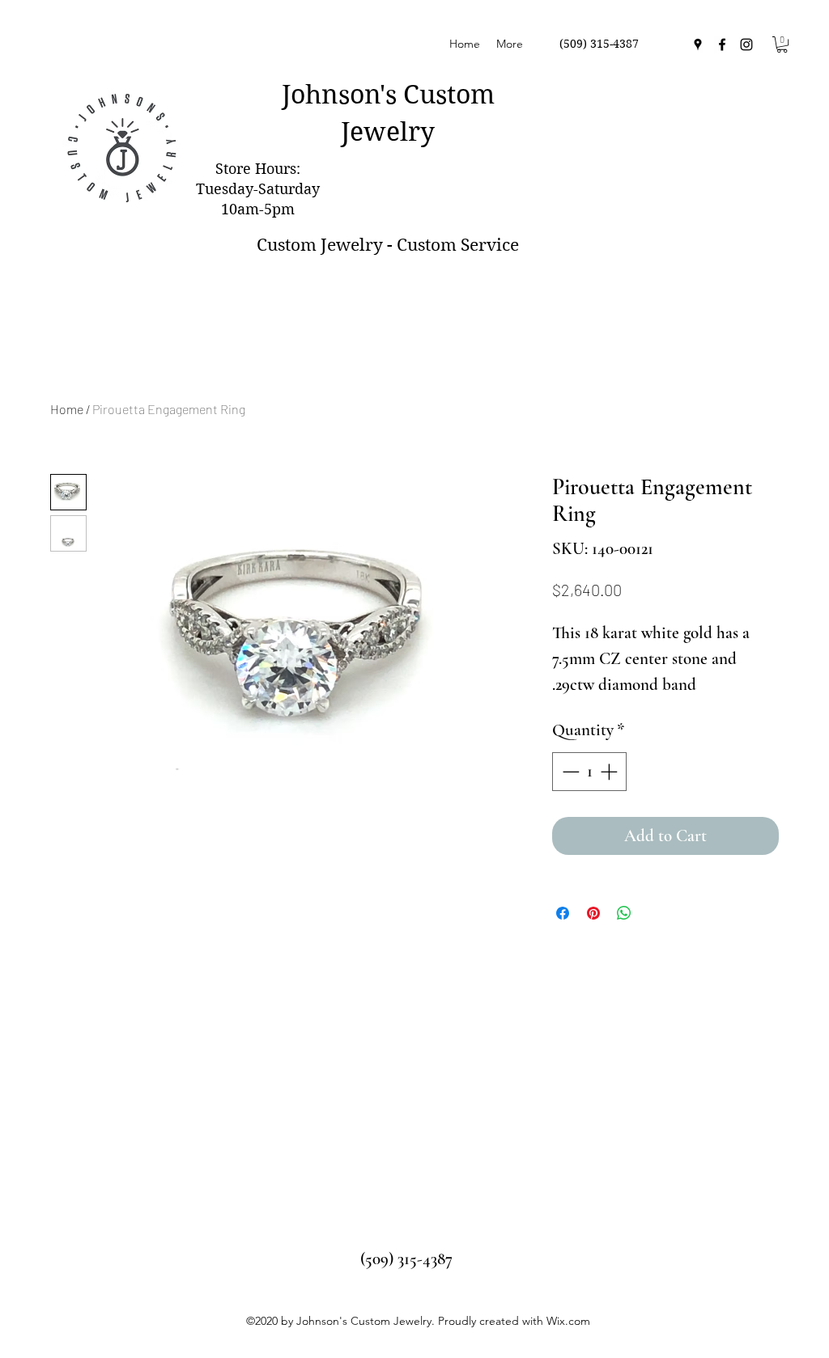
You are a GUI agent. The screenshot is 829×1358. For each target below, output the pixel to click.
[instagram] (746, 44)
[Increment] (610, 771)
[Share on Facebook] (562, 913)
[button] (782, 44)
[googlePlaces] (698, 44)
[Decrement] (569, 771)
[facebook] (722, 44)
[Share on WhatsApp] (624, 913)
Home (66, 409)
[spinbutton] (590, 771)
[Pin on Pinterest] (593, 913)
